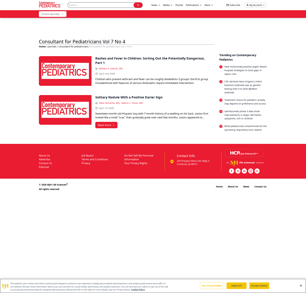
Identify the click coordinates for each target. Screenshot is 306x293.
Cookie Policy (138, 289)
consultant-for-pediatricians (73, 46)
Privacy (86, 163)
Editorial (44, 167)
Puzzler (179, 5)
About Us (44, 155)
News (246, 186)
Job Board (87, 155)
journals (52, 46)
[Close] (300, 285)
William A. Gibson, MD (111, 68)
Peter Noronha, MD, (109, 102)
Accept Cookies (259, 285)
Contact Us (45, 163)
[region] (153, 286)
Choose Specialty (50, 13)
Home (42, 46)
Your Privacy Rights (135, 163)
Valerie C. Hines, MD (132, 102)
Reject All (236, 285)
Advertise (44, 159)
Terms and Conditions (95, 159)
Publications (192, 5)
